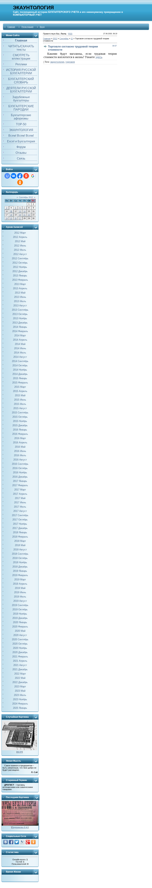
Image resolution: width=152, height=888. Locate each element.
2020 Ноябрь (20, 648)
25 (11, 218)
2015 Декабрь (20, 425)
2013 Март (20, 284)
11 (11, 211)
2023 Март (20, 686)
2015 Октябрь (20, 416)
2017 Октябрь (20, 519)
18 (11, 215)
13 (20, 211)
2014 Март (20, 335)
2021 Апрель (20, 660)
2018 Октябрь (20, 558)
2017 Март (20, 489)
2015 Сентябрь (20, 412)
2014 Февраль (20, 331)
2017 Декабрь (20, 528)
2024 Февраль (20, 703)
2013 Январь (20, 275)
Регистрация (27, 27)
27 (20, 218)
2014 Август (20, 356)
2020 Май (20, 630)
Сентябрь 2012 (26, 197)
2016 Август (20, 459)
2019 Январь (20, 571)
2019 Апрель (20, 583)
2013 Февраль (20, 279)
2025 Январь (20, 708)
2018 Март (20, 541)
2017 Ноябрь (20, 523)
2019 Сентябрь (20, 605)
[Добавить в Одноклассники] (33, 842)
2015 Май (20, 395)
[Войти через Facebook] (20, 176)
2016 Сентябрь (20, 464)
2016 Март (20, 438)
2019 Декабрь (20, 618)
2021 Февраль (20, 656)
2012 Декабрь (20, 271)
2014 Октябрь (20, 365)
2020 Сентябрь (20, 639)
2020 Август (20, 635)
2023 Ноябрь (20, 699)
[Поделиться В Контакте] (5, 842)
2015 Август (20, 408)
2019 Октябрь (20, 609)
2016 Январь (20, 429)
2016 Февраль (20, 434)
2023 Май (20, 690)
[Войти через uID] (7, 176)
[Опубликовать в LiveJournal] (22, 842)
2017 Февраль (20, 485)
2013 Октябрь (20, 314)
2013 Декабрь (20, 322)
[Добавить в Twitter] (16, 842)
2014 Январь (20, 327)
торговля (70, 62)
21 (24, 215)
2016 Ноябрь (20, 472)
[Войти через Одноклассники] (20, 182)
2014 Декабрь (20, 374)
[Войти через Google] (33, 176)
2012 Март (20, 232)
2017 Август (20, 511)
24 (7, 218)
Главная (11, 27)
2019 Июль (20, 596)
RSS (70, 34)
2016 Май (20, 446)
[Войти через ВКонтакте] (13, 176)
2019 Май (20, 588)
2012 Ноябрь (20, 267)
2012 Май (20, 241)
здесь (98, 57)
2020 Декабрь (20, 652)
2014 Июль (20, 352)
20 (20, 215)
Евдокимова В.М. (20, 827)
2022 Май (20, 678)
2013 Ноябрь (20, 318)
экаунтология (57, 62)
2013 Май (20, 292)
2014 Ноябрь (20, 369)
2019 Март (20, 579)
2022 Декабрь (20, 682)
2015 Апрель (20, 391)
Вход (42, 27)
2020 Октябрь (20, 643)
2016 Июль (20, 455)
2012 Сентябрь (20, 258)
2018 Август (20, 549)
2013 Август (20, 305)
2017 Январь (20, 481)
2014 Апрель (20, 339)
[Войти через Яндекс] (26, 176)
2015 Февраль (20, 382)
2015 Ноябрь (20, 421)
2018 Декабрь (20, 566)
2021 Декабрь (20, 669)
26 (15, 218)
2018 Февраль (20, 536)
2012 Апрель (20, 237)
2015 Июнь (20, 399)
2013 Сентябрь (20, 309)
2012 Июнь (20, 245)
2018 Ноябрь (20, 562)
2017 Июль (20, 506)
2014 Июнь (20, 348)
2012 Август (20, 254)
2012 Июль (20, 249)
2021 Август (20, 665)
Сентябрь (64, 38)
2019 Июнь (20, 592)
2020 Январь (20, 622)
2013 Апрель (20, 288)
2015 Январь (20, 378)
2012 (55, 38)
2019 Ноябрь (20, 613)
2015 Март (20, 386)
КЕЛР (19, 752)
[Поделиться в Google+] (28, 842)
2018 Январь (20, 532)
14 (24, 211)
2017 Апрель (20, 493)
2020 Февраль (20, 626)
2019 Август (20, 601)
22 (29, 215)
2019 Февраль (20, 575)
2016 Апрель (20, 442)
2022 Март (20, 673)
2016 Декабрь (20, 476)
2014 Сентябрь (20, 361)
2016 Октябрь (20, 468)
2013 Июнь (20, 297)
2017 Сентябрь (20, 515)
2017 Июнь (20, 502)
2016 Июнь (20, 451)
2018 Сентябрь (20, 553)
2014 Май (20, 344)
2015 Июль (20, 404)
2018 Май (20, 545)
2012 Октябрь (20, 262)
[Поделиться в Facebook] (11, 842)
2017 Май (20, 498)
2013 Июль (20, 301)
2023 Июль (20, 695)
